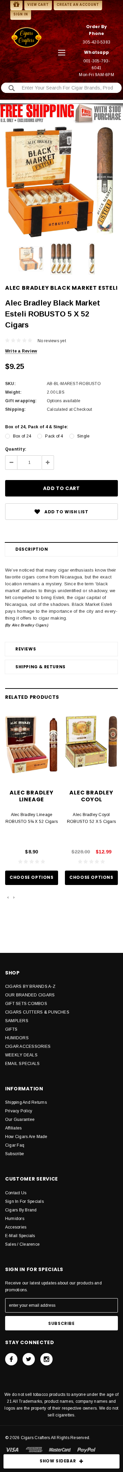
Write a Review (21, 351)
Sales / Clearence (22, 1244)
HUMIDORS (17, 1038)
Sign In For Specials (24, 1201)
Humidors (14, 1218)
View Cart (38, 5)
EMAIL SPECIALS (22, 1063)
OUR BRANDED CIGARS (30, 995)
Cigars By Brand (21, 1210)
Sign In (20, 14)
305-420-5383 (96, 42)
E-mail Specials (20, 1235)
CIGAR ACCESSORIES (28, 1046)
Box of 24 (22, 436)
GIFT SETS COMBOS (26, 1003)
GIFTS (11, 1029)
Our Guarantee (20, 1119)
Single (83, 436)
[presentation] (8, 897)
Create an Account (78, 5)
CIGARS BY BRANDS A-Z (30, 986)
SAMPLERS (16, 1020)
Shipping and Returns (26, 1102)
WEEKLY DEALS (21, 1055)
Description (31, 549)
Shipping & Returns (40, 667)
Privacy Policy (18, 1111)
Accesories (15, 1227)
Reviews (25, 649)
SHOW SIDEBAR (58, 1461)
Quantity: (15, 449)
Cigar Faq (14, 1145)
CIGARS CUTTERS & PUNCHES (37, 1012)
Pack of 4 (54, 436)
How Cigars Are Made (26, 1136)
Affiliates (13, 1128)
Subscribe (14, 1153)
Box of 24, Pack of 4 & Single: (36, 426)
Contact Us (15, 1192)
